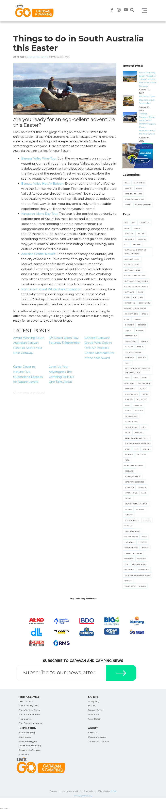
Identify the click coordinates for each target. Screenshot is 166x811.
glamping (129, 383)
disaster (129, 325)
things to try (131, 537)
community (144, 303)
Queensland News (134, 465)
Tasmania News (132, 531)
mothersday (131, 422)
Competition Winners (135, 308)
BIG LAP (140, 234)
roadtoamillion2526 (134, 482)
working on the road (135, 586)
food (127, 378)
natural (138, 433)
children (138, 297)
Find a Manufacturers (29, 714)
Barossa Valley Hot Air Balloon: (42, 183)
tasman (128, 526)
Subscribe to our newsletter (58, 672)
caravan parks (132, 259)
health (143, 389)
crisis (145, 314)
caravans (129, 292)
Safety (128, 205)
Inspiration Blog (27, 732)
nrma (127, 449)
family (140, 347)
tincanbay (130, 542)
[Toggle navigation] (144, 10)
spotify (128, 509)
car (126, 245)
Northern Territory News (138, 443)
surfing (129, 515)
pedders (141, 454)
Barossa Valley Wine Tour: (39, 158)
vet (126, 564)
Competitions (131, 314)
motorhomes (131, 427)
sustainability (132, 520)
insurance (141, 400)
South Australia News (136, 504)
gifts (144, 378)
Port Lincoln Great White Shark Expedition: (51, 289)
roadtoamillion (132, 476)
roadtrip (129, 487)
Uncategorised (143, 205)
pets (127, 460)
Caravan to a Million (135, 275)
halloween (130, 389)
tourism (143, 542)
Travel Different (133, 553)
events (144, 341)
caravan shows (132, 270)
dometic (142, 325)
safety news (131, 493)
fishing (142, 358)
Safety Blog (93, 701)
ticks (144, 537)
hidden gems (131, 394)
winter (128, 581)
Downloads (93, 714)
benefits (129, 234)
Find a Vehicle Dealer (29, 710)
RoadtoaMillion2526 (134, 199)
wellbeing (143, 570)
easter (139, 330)
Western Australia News (137, 575)
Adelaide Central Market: (38, 254)
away (127, 228)
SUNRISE (140, 509)
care (140, 292)
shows (128, 498)
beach (137, 228)
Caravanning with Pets (136, 286)
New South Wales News (137, 438)
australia (144, 223)
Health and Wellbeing (30, 745)
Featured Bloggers (28, 741)
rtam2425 (142, 487)
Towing (91, 705)
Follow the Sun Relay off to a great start (137, 370)
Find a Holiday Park (28, 705)
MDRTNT (128, 188)
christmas (130, 303)
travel (145, 548)
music (127, 433)
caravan (136, 245)
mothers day (131, 416)
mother (139, 411)
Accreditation (94, 719)
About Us (92, 732)
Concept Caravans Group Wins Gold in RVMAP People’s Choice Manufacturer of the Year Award (99, 348)
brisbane (129, 239)
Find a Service (26, 719)
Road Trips (24, 754)
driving (128, 330)
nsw (136, 449)
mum (144, 427)
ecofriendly (131, 336)
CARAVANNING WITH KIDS (136, 281)
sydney (147, 520)
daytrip (137, 319)
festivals (129, 358)
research (129, 471)
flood (127, 363)
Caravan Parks (95, 710)
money (128, 411)
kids (127, 405)
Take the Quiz (26, 701)
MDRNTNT (137, 405)
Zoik (114, 791)
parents (129, 454)
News (44, 57)
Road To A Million (133, 194)
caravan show (132, 264)
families (129, 347)
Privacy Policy (83, 795)
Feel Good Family (133, 352)
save (143, 493)
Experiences (25, 737)
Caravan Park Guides (98, 741)
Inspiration (33, 57)
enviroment (131, 341)
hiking (145, 394)
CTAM (127, 183)
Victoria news (139, 564)
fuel (135, 378)
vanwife (141, 559)
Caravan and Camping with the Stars (135, 252)
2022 (126, 223)
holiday (128, 400)
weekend (129, 570)
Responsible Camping (30, 750)
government (144, 383)
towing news (131, 548)
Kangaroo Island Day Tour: (39, 214)
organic (146, 449)
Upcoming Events (97, 737)
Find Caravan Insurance (31, 723)
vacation (129, 559)
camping (142, 239)
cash (127, 297)
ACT (133, 223)
